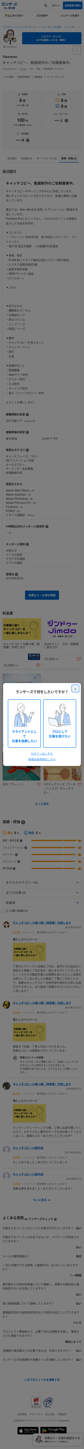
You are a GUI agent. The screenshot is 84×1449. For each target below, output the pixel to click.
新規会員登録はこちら (42, 759)
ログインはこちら (42, 753)
